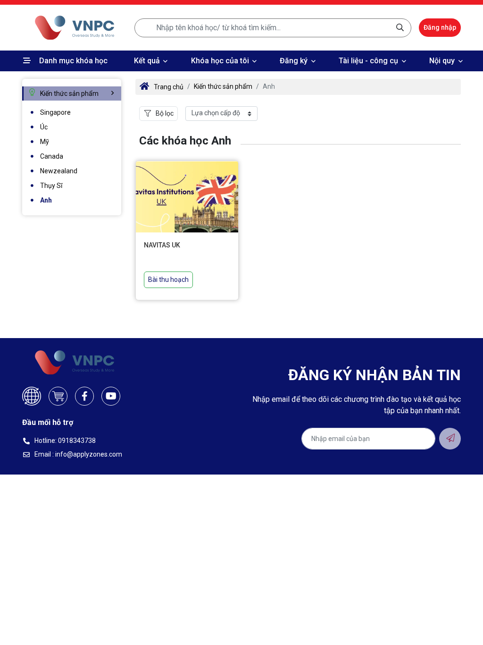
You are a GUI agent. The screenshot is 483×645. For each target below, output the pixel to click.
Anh (46, 200)
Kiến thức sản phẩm (223, 86)
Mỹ (44, 141)
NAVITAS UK (162, 245)
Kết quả (147, 60)
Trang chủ (168, 87)
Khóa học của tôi (220, 60)
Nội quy (442, 60)
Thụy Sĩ (51, 185)
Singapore (55, 112)
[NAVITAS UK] (187, 196)
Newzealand (58, 171)
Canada (51, 156)
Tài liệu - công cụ (368, 60)
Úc (44, 127)
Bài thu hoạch (168, 279)
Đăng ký (294, 60)
